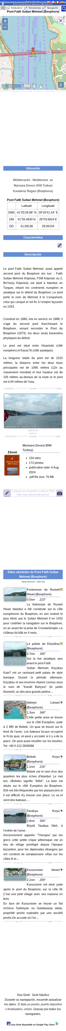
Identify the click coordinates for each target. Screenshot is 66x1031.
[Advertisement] (33, 127)
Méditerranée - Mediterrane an (33, 180)
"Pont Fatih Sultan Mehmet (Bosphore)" (33, 493)
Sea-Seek (33, 1)
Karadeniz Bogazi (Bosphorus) (33, 191)
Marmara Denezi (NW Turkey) (33, 185)
